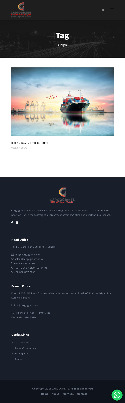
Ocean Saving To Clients (30, 143)
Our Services (21, 342)
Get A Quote (21, 353)
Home (44, 393)
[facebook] (12, 222)
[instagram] (17, 222)
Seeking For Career (25, 347)
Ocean (14, 147)
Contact (18, 359)
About (56, 393)
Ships (24, 147)
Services (68, 393)
